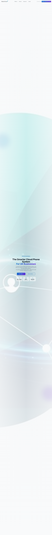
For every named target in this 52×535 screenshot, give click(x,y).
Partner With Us (30, 273)
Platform (16, 1)
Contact (29, 1)
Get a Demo (21, 273)
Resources (24, 1)
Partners (20, 1)
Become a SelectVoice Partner (46, 1)
